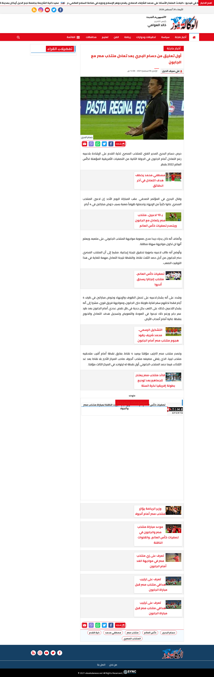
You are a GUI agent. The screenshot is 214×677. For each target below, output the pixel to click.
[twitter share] (104, 143)
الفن (116, 37)
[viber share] (91, 143)
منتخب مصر (132, 633)
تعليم (105, 37)
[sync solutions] (129, 673)
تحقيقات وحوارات (146, 37)
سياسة (165, 37)
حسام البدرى (168, 633)
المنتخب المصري (132, 639)
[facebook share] (110, 143)
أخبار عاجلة (180, 37)
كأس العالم (150, 633)
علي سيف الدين (171, 71)
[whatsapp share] (97, 143)
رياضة (127, 37)
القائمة (71, 37)
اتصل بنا (101, 664)
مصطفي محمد (113, 633)
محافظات (91, 37)
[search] (18, 37)
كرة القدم (94, 633)
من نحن (113, 664)
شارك (119, 144)
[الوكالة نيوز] (184, 24)
